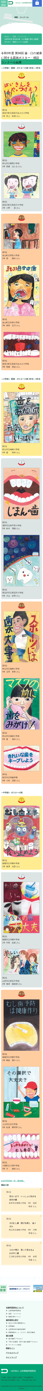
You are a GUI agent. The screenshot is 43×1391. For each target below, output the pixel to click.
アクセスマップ (12, 1353)
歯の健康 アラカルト (15, 1339)
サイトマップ (11, 1357)
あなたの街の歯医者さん (17, 1323)
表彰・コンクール (19, 36)
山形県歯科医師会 (14, 1310)
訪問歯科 (11, 1326)
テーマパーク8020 (14, 1345)
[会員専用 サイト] (37, 4)
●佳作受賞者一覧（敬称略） (13, 1181)
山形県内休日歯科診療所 (17, 1329)
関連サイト (10, 1348)
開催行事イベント (14, 1317)
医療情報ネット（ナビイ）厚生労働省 (21, 1332)
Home (6, 36)
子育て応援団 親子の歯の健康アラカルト (23, 1342)
